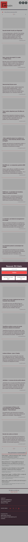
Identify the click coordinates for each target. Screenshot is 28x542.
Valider (14, 272)
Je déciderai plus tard (21, 278)
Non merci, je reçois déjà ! (8, 278)
